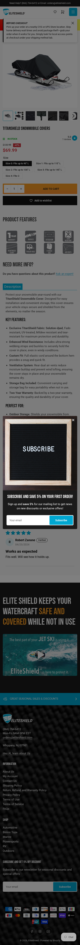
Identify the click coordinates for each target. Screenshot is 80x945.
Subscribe (61, 520)
